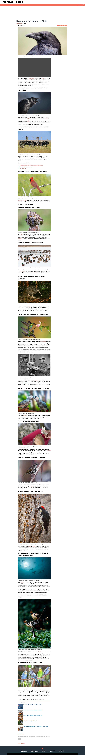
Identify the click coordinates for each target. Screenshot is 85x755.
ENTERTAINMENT (40, 2)
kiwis (29, 306)
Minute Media (40, 754)
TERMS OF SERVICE (24, 751)
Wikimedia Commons (30, 482)
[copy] (24, 25)
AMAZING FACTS (33, 2)
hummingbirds (31, 78)
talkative (29, 118)
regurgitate (20, 238)
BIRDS (26, 736)
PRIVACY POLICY (52, 750)
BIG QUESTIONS (70, 2)
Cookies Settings (61, 751)
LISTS (19, 738)
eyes (22, 156)
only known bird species (44, 690)
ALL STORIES (76, 2)
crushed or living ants (22, 200)
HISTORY (53, 2)
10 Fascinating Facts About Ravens (25, 166)
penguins (22, 582)
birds (43, 78)
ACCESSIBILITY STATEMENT (34, 751)
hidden (29, 584)
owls (21, 234)
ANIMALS (23, 736)
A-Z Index (51, 751)
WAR (40, 736)
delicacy (49, 450)
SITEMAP (43, 751)
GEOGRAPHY (47, 2)
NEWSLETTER (26, 2)
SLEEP (37, 736)
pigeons (36, 380)
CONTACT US (32, 750)
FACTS (33, 736)
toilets (28, 121)
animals (30, 79)
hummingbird (43, 341)
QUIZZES (64, 2)
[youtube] (83, 4)
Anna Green (19, 23)
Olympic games (25, 383)
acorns (29, 546)
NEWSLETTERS (44, 750)
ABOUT (22, 750)
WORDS (30, 736)
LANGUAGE (58, 2)
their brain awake (34, 272)
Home (19, 743)
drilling (34, 546)
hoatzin (39, 651)
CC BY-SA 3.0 (35, 482)
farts (32, 486)
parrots (46, 118)
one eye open (22, 271)
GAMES (19, 736)
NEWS (44, 736)
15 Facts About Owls (22, 168)
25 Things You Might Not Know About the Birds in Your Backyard (31, 165)
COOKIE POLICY (61, 750)
